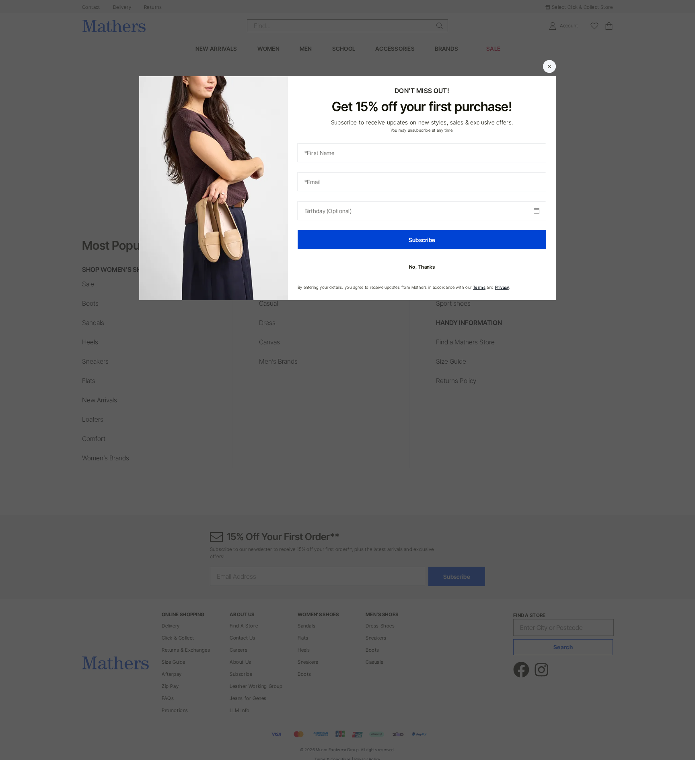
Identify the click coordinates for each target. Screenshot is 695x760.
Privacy (502, 287)
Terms (479, 287)
